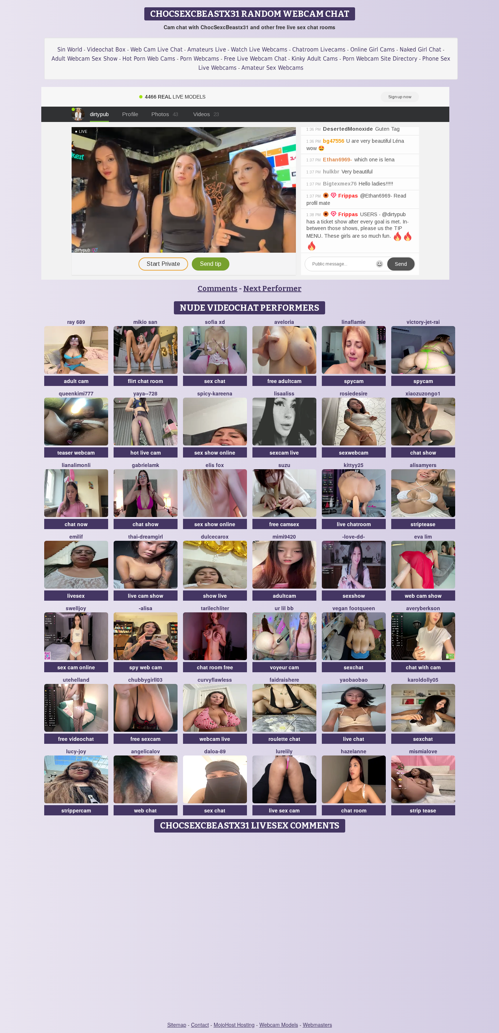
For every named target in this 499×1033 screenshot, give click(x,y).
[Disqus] (249, 927)
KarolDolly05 (423, 679)
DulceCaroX (215, 536)
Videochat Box (106, 49)
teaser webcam (76, 452)
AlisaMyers (423, 464)
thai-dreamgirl (145, 536)
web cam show (423, 595)
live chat (353, 738)
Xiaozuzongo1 (423, 393)
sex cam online (76, 667)
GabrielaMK (145, 464)
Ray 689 (76, 321)
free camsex (284, 524)
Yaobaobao (354, 679)
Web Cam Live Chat (156, 49)
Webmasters (317, 1024)
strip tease (423, 810)
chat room (353, 810)
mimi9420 (284, 536)
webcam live (214, 738)
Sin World (69, 49)
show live (215, 595)
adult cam (76, 380)
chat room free (215, 667)
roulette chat (284, 738)
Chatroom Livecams (319, 49)
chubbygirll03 (145, 679)
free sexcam (145, 738)
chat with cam (423, 667)
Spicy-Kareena (214, 393)
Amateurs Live (206, 49)
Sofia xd (215, 321)
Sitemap (176, 1024)
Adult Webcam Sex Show (85, 58)
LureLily (284, 751)
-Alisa (145, 608)
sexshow (354, 595)
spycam (353, 380)
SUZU (284, 464)
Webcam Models (278, 1024)
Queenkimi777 (76, 393)
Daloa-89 (215, 751)
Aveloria (284, 321)
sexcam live (284, 452)
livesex (76, 595)
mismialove (423, 751)
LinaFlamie (354, 321)
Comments (217, 288)
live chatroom (354, 524)
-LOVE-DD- (353, 536)
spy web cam (145, 667)
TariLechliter (215, 608)
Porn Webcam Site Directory (380, 58)
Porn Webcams (199, 58)
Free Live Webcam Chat (255, 58)
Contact (200, 1024)
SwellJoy (76, 608)
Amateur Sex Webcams (272, 67)
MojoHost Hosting (234, 1024)
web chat (145, 810)
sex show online (214, 452)
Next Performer (272, 288)
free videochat (76, 738)
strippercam (76, 810)
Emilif (76, 536)
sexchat (353, 667)
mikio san (145, 321)
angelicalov (145, 751)
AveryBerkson (423, 608)
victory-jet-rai (423, 321)
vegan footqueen (353, 608)
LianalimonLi (76, 464)
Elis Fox (215, 464)
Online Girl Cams (372, 49)
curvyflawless (215, 679)
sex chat (214, 380)
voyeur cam (284, 667)
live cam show (145, 595)
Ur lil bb (284, 608)
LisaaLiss (284, 393)
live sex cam (284, 810)
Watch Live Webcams (259, 49)
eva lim (423, 536)
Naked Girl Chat (420, 49)
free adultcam (284, 380)
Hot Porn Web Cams (148, 58)
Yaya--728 (145, 393)
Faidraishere (284, 679)
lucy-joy (76, 751)
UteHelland (76, 679)
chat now (76, 524)
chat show (423, 452)
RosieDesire (353, 393)
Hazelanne (353, 751)
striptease (423, 524)
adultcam (284, 595)
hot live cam (145, 452)
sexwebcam (353, 452)
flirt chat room (145, 380)
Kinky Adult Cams (315, 58)
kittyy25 (353, 464)
